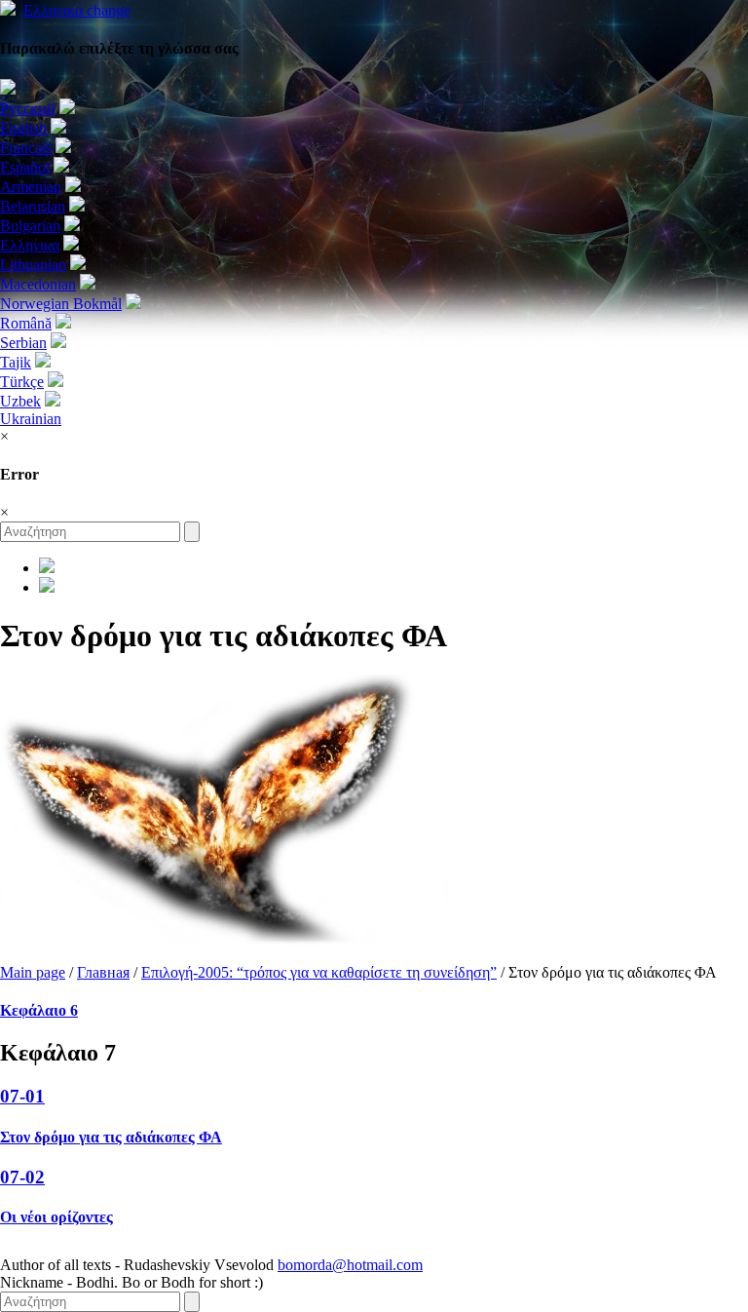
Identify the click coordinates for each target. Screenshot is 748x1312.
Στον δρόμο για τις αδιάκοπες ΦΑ (111, 1137)
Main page (32, 972)
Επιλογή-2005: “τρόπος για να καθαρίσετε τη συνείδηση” (319, 972)
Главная (103, 972)
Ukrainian (30, 418)
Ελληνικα (77, 10)
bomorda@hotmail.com (350, 1264)
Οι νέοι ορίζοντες (56, 1217)
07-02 (22, 1177)
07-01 (22, 1096)
